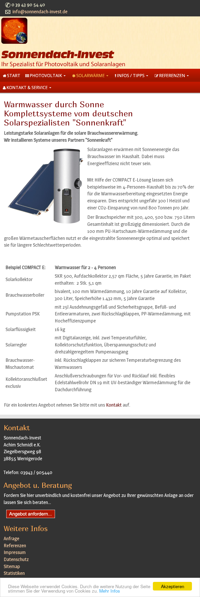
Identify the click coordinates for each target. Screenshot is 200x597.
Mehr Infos (109, 590)
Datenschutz (16, 559)
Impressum (15, 552)
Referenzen (15, 546)
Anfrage (11, 539)
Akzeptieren (172, 586)
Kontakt (114, 405)
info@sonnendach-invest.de (39, 12)
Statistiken (14, 573)
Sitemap (12, 566)
